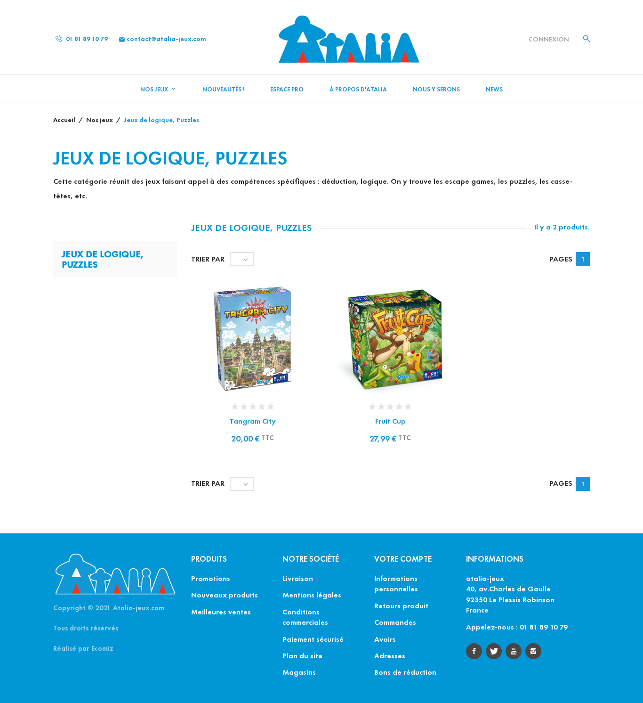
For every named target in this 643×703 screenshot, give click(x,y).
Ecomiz (102, 648)
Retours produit (401, 605)
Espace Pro (287, 89)
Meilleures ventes (221, 611)
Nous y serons (436, 89)
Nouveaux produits (224, 594)
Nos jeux (154, 89)
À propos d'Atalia (358, 89)
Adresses (389, 655)
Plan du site (302, 655)
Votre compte (403, 559)
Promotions (210, 578)
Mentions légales (311, 594)
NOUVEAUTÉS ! (223, 89)
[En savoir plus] (263, 350)
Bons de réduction (405, 672)
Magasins (299, 672)
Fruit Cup (390, 421)
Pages (560, 258)
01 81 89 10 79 (86, 39)
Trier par (208, 258)
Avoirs (385, 639)
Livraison (297, 578)
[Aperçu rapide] (243, 350)
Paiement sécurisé (313, 639)
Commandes (395, 622)
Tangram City (253, 421)
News (494, 89)
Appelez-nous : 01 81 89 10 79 (517, 626)
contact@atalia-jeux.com (162, 39)
